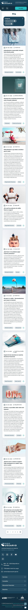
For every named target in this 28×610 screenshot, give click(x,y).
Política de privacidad (17, 607)
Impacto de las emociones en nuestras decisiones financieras (13, 356)
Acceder (20, 8)
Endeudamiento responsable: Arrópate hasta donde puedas (13, 51)
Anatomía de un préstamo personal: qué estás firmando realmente (14, 99)
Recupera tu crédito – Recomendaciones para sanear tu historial (14, 299)
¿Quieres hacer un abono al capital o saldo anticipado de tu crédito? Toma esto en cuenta (13, 463)
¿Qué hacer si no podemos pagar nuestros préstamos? (12, 252)
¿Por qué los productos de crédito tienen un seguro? (12, 209)
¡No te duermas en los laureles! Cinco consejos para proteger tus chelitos (13, 511)
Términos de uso (8, 607)
